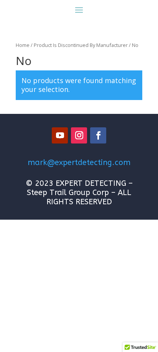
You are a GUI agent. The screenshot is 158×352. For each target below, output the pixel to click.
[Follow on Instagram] (79, 135)
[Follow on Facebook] (98, 135)
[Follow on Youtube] (60, 135)
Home (23, 45)
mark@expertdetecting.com (79, 162)
